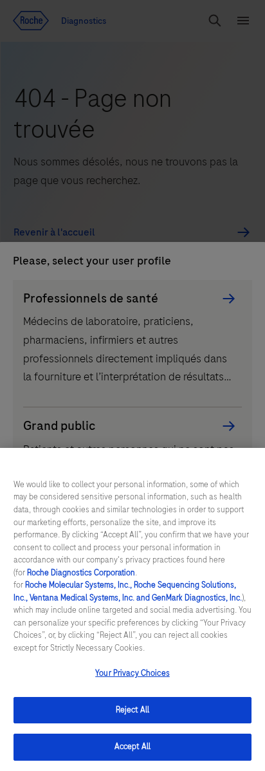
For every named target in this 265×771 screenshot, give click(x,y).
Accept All (132, 746)
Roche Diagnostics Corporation (81, 573)
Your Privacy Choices (132, 673)
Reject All (132, 710)
